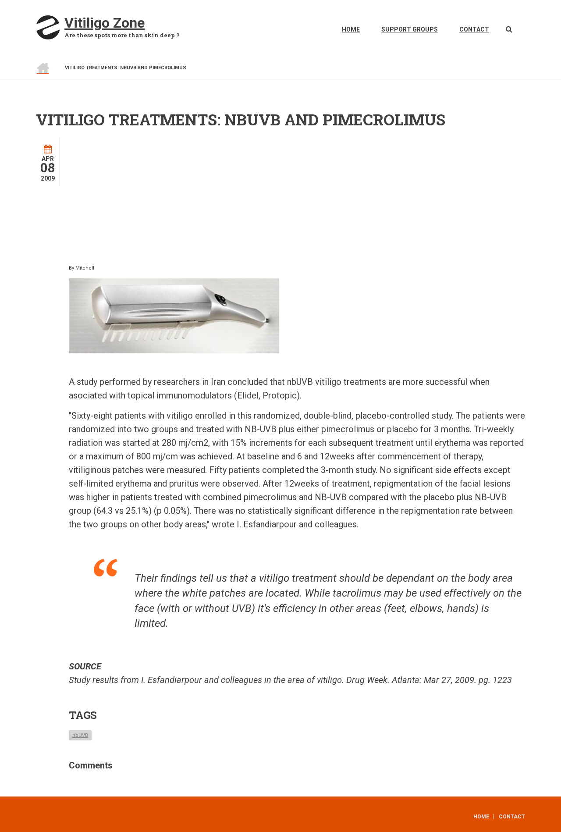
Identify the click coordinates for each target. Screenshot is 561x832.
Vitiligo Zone (104, 22)
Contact (474, 29)
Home (351, 29)
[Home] (48, 26)
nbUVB (80, 735)
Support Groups (409, 29)
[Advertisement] (313, 198)
